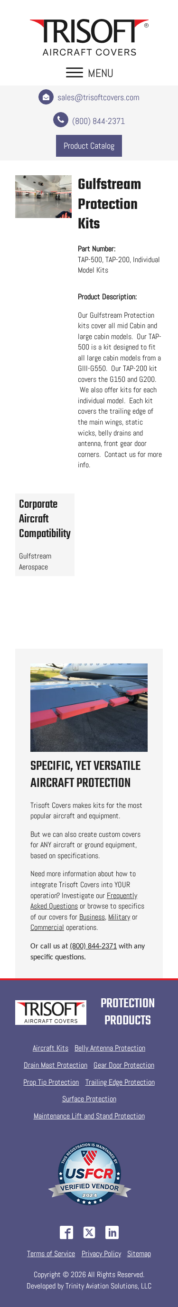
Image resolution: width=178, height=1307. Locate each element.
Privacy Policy (101, 1254)
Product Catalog (89, 145)
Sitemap (139, 1254)
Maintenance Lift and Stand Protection (89, 1116)
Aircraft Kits (50, 1048)
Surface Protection (89, 1099)
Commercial (47, 927)
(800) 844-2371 (93, 946)
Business (92, 917)
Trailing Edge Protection (120, 1082)
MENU (100, 73)
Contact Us (89, 633)
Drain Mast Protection (55, 1065)
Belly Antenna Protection (110, 1048)
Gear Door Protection (124, 1065)
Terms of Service (51, 1254)
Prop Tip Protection (51, 1082)
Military (119, 917)
